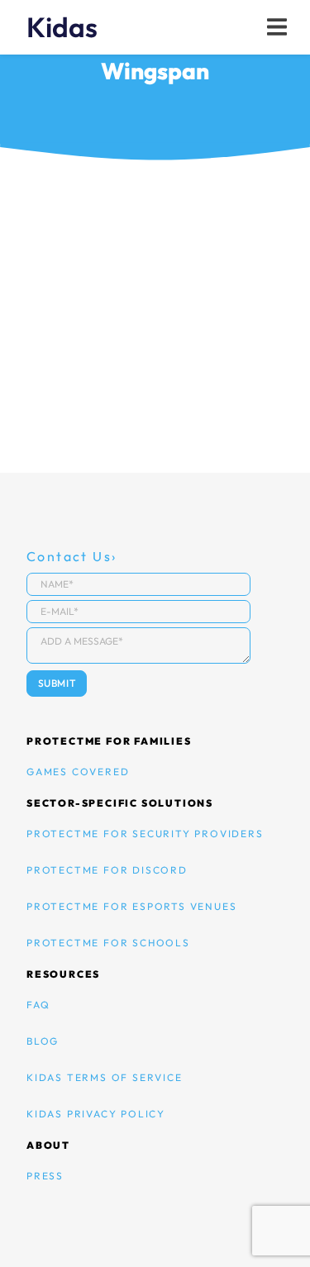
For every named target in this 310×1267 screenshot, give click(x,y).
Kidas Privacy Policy (95, 1113)
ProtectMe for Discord (107, 870)
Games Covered (77, 771)
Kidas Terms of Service (104, 1077)
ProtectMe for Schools (108, 942)
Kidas (62, 27)
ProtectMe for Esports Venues (131, 906)
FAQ (38, 1004)
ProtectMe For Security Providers (145, 833)
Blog (42, 1041)
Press (45, 1175)
